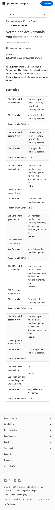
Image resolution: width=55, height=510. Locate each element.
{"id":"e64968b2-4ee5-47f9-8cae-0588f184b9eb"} (24, 58)
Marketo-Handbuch (18, 25)
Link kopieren (26, 48)
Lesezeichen (13, 48)
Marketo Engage (30, 21)
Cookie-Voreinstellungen (15, 494)
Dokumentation (13, 21)
